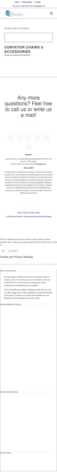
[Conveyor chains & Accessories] (28, 37)
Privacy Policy (27, 2)
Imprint (25, 212)
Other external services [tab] (9, 392)
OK (3, 251)
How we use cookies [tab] (8, 270)
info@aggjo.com (40, 164)
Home (17, 2)
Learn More (13, 251)
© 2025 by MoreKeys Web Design (28, 216)
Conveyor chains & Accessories (24, 49)
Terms (38, 212)
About (19, 212)
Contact (38, 2)
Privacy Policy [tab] (5, 452)
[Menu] (51, 13)
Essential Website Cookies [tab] (10, 304)
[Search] (45, 13)
